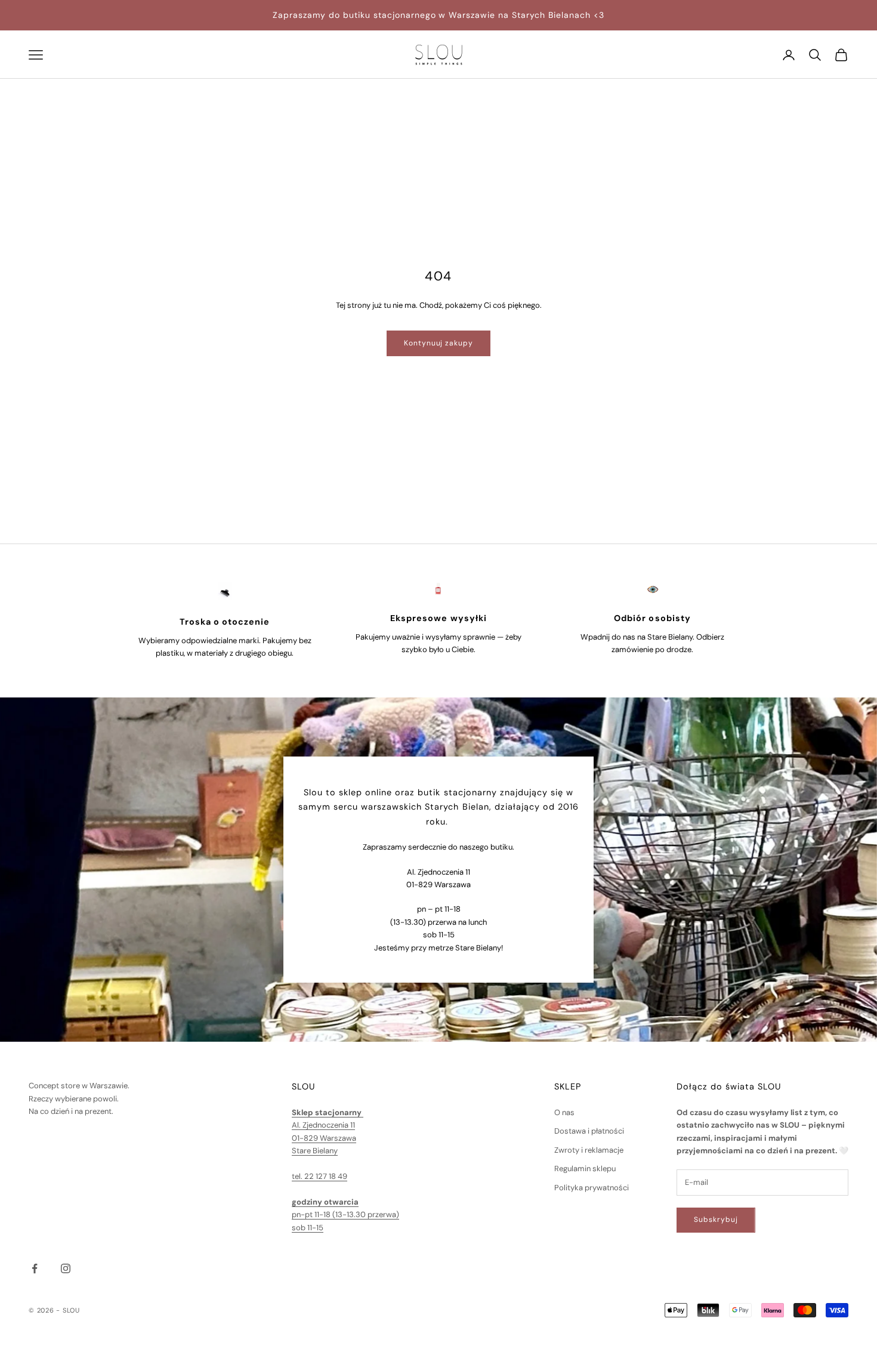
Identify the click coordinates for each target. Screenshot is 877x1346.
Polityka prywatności (591, 1188)
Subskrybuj (716, 1219)
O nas (564, 1112)
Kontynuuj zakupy (438, 343)
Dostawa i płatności (589, 1131)
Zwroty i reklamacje (588, 1150)
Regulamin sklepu (585, 1168)
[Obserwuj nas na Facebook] (35, 1268)
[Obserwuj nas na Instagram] (66, 1268)
